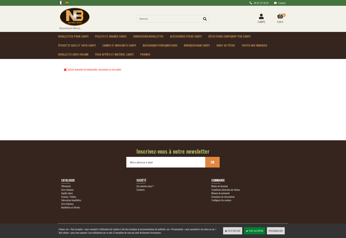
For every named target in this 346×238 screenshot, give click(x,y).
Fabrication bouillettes (148, 36)
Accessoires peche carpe (186, 36)
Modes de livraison (219, 186)
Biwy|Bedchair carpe (197, 45)
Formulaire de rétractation (223, 197)
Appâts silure (67, 193)
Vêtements (66, 186)
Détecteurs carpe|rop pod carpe (229, 36)
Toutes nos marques (254, 45)
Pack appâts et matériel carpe (114, 54)
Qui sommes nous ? (145, 186)
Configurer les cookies (221, 200)
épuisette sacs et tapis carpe (77, 45)
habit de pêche (225, 45)
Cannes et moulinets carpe (119, 45)
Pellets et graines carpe (111, 36)
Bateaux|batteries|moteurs (160, 45)
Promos (145, 54)
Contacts (140, 189)
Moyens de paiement (220, 193)
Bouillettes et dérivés (70, 207)
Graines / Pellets (68, 197)
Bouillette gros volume (73, 54)
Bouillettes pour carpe (73, 36)
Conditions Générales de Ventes (225, 189)
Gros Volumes (67, 189)
